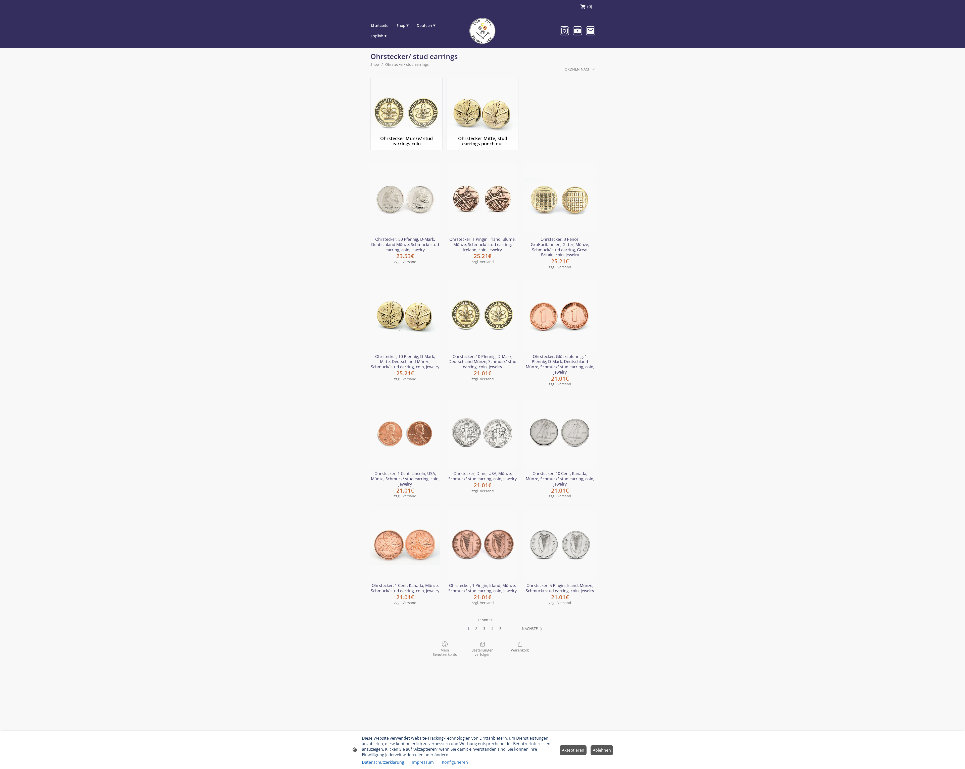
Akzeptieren (573, 750)
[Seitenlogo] (482, 31)
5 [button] (500, 628)
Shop (374, 64)
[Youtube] (577, 30)
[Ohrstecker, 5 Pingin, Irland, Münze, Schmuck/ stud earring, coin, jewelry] (560, 545)
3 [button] (484, 628)
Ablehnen (602, 750)
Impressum (423, 762)
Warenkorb (520, 650)
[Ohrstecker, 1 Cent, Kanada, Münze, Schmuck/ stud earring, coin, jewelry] (405, 545)
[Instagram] (564, 30)
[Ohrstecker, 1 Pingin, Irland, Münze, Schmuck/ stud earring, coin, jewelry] (482, 545)
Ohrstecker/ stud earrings (407, 64)
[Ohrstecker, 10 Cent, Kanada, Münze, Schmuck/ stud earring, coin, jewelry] (560, 433)
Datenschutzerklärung (383, 762)
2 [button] (476, 628)
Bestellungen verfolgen (482, 652)
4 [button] (492, 628)
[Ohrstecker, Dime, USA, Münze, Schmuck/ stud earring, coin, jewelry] (482, 433)
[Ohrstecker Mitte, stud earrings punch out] (483, 106)
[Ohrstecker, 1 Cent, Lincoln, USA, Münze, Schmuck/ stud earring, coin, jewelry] (405, 433)
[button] (533, 628)
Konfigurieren (455, 762)
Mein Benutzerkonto (444, 652)
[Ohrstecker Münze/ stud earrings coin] (406, 106)
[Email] (590, 30)
